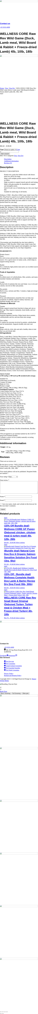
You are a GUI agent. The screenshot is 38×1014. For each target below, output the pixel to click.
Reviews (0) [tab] (8, 163)
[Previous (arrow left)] (1, 1013)
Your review (4, 480)
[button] (19, 688)
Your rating (4, 477)
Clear (18, 149)
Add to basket (5, 154)
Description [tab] (7, 159)
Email (2, 500)
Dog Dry (12, 88)
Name (2, 496)
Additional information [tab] (11, 161)
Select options (20, 542)
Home (2, 88)
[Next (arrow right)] (3, 1013)
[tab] (5, 693)
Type (2, 149)
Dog (6, 88)
